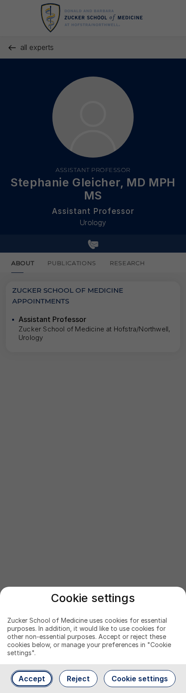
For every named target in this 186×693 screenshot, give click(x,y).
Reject (78, 678)
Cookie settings (140, 678)
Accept (32, 678)
